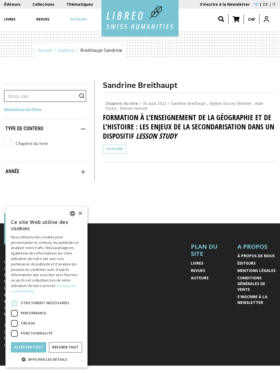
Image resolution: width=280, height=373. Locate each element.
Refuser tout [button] (65, 347)
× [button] (80, 213)
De (265, 4)
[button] (236, 19)
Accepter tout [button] (28, 347)
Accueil (45, 50)
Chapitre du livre (32, 143)
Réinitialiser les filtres (23, 110)
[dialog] (46, 287)
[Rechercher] (221, 19)
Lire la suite (114, 149)
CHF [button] (251, 19)
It (274, 4)
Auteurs (66, 50)
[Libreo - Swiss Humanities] (140, 18)
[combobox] (72, 213)
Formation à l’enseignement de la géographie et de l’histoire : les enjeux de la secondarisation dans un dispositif (188, 127)
